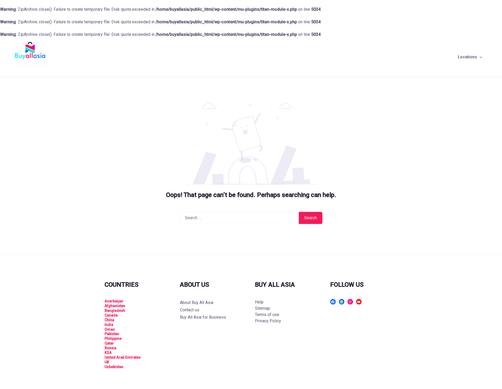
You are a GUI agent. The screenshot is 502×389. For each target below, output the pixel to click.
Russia (110, 348)
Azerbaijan (114, 301)
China (109, 320)
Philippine (113, 338)
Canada (111, 315)
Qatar (109, 343)
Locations (467, 56)
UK (107, 362)
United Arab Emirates (123, 357)
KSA (108, 353)
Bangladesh (115, 310)
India (109, 325)
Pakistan (112, 334)
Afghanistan (115, 306)
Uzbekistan (114, 367)
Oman (110, 329)
